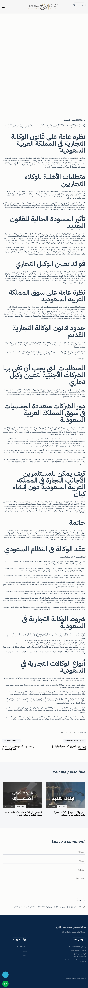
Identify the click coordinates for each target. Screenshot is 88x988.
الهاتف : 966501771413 (78, 950)
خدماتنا (25, 951)
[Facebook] (75, 732)
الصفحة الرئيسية (22, 947)
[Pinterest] (66, 732)
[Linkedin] (62, 732)
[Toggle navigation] (16, 7)
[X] (71, 732)
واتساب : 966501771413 (77, 947)
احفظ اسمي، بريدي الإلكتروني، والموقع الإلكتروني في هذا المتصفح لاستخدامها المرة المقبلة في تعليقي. (47, 907)
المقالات (24, 956)
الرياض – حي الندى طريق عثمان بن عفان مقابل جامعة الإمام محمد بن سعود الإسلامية (75, 958)
